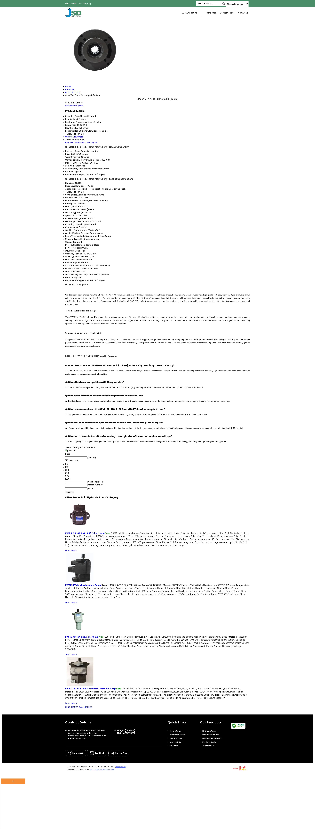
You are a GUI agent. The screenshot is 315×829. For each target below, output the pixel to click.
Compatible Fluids (74, 160)
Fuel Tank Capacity (74, 259)
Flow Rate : (210, 539)
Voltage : (218, 594)
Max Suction (71, 227)
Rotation (69, 171)
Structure (69, 250)
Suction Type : (108, 542)
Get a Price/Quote (74, 105)
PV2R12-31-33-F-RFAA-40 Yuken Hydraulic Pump (90, 688)
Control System (72, 233)
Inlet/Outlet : (87, 539)
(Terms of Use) (120, 767)
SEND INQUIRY (71, 707)
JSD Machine (208, 745)
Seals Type (70, 256)
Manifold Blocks (209, 742)
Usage (68, 239)
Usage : (178, 533)
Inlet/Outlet (71, 245)
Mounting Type (72, 224)
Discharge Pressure (74, 221)
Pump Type (70, 236)
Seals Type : (215, 533)
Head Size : (149, 545)
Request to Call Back (75, 142)
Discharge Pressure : (150, 594)
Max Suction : (172, 545)
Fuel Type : (125, 545)
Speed (68, 215)
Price (67, 154)
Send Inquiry (91, 142)
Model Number (72, 162)
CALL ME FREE (85, 707)
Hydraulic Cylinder (210, 734)
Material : (240, 533)
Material (69, 218)
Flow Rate (70, 197)
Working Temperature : (121, 536)
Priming (68, 203)
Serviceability (71, 168)
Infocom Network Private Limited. (102, 769)
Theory (68, 191)
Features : (177, 591)
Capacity (69, 253)
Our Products (191, 13)
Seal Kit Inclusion (73, 165)
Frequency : (80, 545)
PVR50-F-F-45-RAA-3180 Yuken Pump (84, 533)
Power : (75, 536)
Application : (175, 539)
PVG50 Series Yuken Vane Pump (81, 636)
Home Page (211, 13)
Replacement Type (74, 174)
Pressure (69, 209)
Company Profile (227, 13)
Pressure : (162, 542)
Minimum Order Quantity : (144, 533)
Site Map (174, 745)
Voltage (69, 194)
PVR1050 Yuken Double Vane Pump (83, 585)
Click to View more (74, 136)
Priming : (100, 545)
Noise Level (70, 186)
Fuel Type (70, 206)
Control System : (158, 536)
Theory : (127, 539)
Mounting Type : (193, 542)
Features (69, 200)
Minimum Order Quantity (77, 151)
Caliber (68, 242)
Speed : (134, 542)
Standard (69, 183)
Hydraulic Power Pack (212, 738)
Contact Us (243, 13)
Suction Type (71, 212)
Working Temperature (76, 230)
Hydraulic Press (209, 731)
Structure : (164, 588)
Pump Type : (201, 536)
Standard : (94, 536)
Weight (68, 157)
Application (70, 188)
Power (68, 247)
